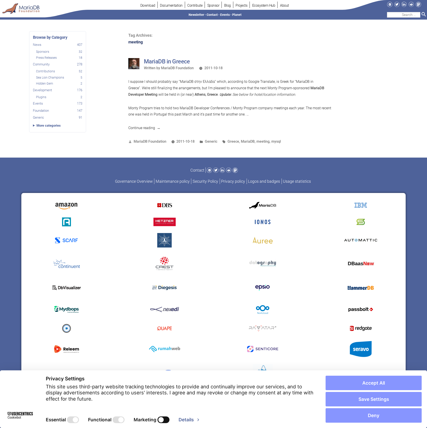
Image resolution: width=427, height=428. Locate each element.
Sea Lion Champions (59, 77)
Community (57, 64)
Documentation (171, 5)
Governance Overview (134, 181)
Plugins (59, 97)
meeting (263, 141)
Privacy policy (233, 181)
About (284, 5)
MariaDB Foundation (177, 68)
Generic (57, 118)
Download (147, 5)
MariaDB (248, 141)
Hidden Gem (59, 83)
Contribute (194, 5)
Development (57, 90)
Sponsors (59, 51)
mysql (276, 141)
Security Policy (205, 181)
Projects (241, 5)
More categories (48, 126)
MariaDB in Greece (167, 61)
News (57, 45)
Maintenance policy (173, 181)
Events (57, 103)
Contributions (59, 71)
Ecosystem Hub (263, 5)
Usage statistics (297, 181)
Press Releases (59, 57)
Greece (233, 141)
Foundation (57, 110)
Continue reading (144, 128)
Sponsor (213, 5)
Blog (227, 5)
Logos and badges (264, 181)
